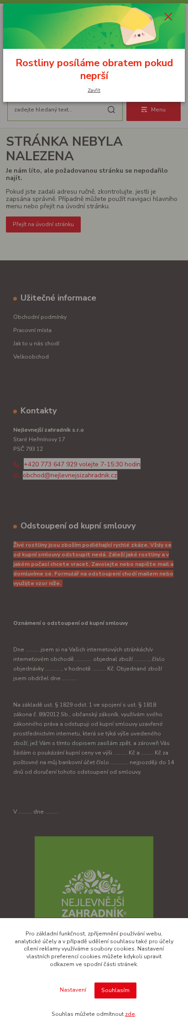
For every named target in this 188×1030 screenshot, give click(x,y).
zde (130, 1014)
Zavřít (94, 90)
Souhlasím (115, 990)
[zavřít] (168, 17)
